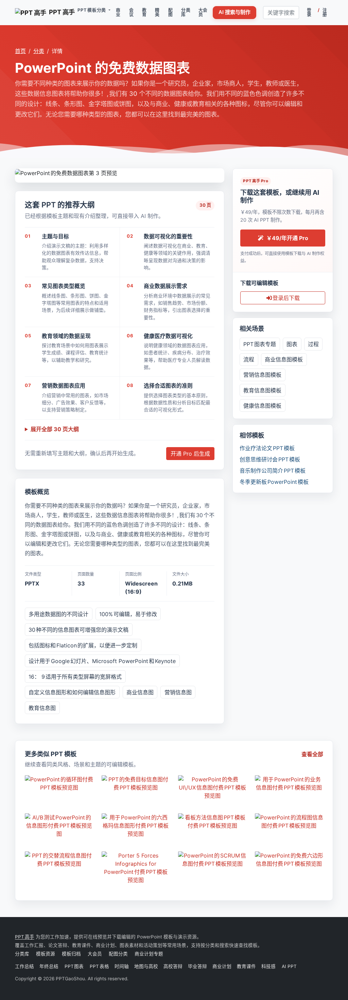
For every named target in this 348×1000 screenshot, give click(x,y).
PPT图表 (74, 966)
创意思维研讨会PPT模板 (270, 459)
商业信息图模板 (284, 359)
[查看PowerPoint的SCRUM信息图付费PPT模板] (212, 859)
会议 (131, 12)
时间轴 (122, 966)
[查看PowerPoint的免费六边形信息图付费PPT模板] (289, 859)
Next (219, 172)
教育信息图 (42, 708)
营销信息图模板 (262, 374)
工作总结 (24, 966)
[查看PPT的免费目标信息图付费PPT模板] (136, 783)
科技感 (268, 966)
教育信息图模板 (262, 390)
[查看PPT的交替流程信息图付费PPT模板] (59, 859)
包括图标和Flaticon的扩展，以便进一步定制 (83, 645)
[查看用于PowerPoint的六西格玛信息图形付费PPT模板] (136, 825)
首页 (20, 51)
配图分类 (118, 953)
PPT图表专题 (259, 344)
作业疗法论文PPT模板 (267, 448)
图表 (291, 344)
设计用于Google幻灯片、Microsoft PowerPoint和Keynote (102, 661)
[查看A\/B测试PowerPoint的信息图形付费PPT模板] (59, 825)
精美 (157, 12)
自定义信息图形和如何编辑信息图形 (72, 692)
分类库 (186, 12)
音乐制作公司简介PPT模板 (273, 470)
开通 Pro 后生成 (190, 453)
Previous (20, 172)
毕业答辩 (197, 966)
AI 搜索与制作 (234, 12)
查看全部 (312, 754)
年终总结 (49, 966)
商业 (118, 12)
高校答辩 (172, 966)
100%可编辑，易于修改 (128, 614)
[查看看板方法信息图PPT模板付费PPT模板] (212, 821)
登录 (309, 12)
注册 (325, 12)
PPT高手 (24, 936)
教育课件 (246, 966)
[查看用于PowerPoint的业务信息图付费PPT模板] (289, 783)
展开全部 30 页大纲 (55, 429)
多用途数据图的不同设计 (58, 614)
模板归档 (71, 953)
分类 (38, 51)
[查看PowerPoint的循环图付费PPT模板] (59, 783)
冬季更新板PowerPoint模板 (274, 481)
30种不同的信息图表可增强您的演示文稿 (78, 629)
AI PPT (289, 966)
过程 (313, 344)
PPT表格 (99, 966)
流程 (248, 359)
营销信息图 (178, 692)
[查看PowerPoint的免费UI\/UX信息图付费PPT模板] (212, 787)
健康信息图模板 (262, 405)
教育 (144, 12)
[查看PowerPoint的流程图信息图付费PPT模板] (289, 821)
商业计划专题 (149, 953)
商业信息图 (140, 692)
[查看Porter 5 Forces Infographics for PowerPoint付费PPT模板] (136, 867)
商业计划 (221, 966)
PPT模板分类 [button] (92, 10)
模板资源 (45, 953)
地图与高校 (146, 966)
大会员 (203, 12)
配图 (170, 12)
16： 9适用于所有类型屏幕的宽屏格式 (75, 676)
